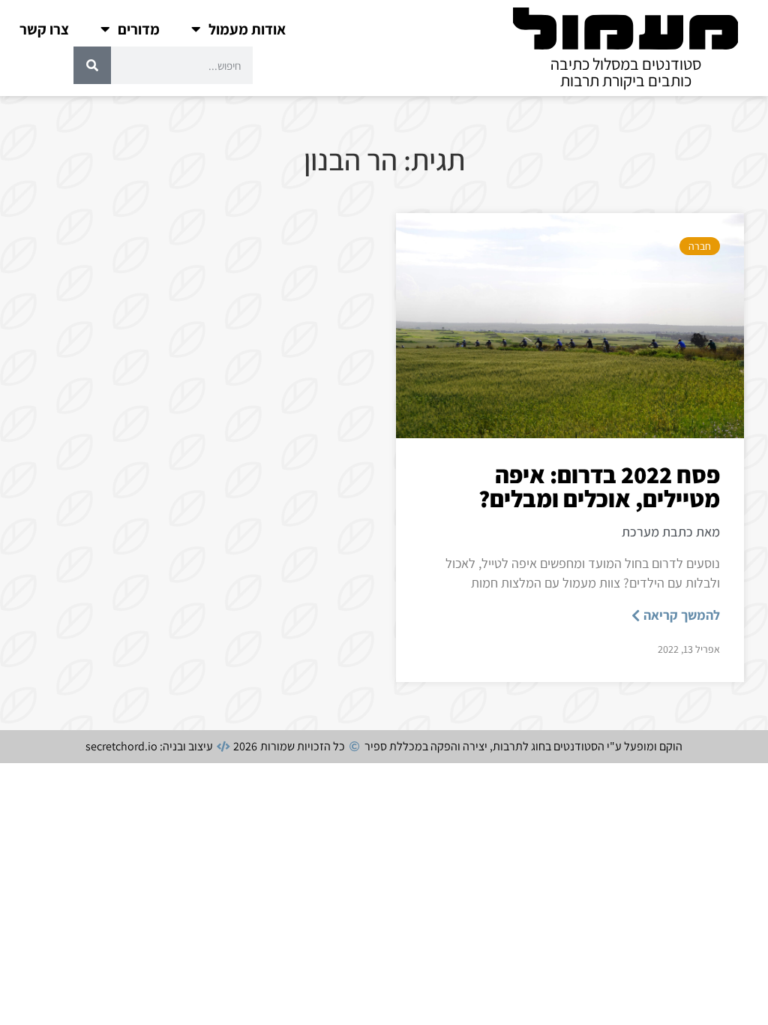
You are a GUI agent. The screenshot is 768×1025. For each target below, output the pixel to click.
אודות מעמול (247, 29)
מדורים (139, 29)
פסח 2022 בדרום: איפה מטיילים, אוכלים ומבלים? (599, 486)
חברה (699, 246)
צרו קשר (44, 29)
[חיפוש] (92, 65)
